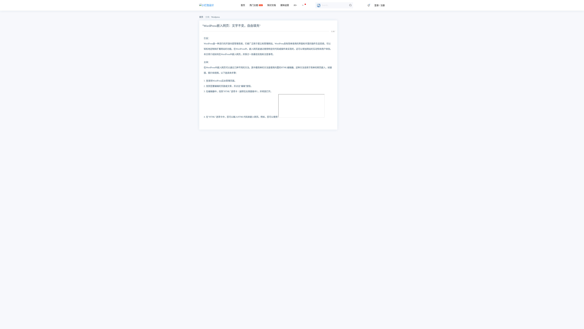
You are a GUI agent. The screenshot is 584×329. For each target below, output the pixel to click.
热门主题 (254, 5)
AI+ (295, 5)
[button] (368, 5)
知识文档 (271, 5)
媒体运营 (284, 5)
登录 (376, 5)
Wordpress (215, 17)
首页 (243, 5)
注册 (383, 5)
